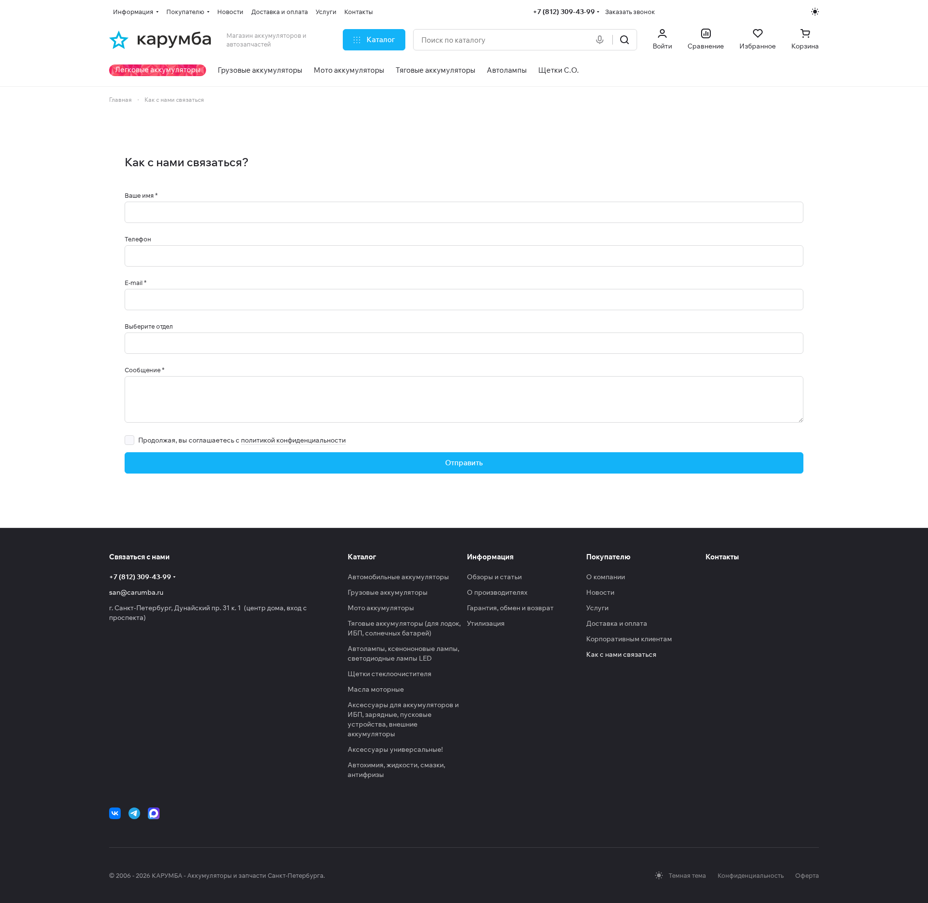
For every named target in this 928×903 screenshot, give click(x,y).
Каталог (362, 556)
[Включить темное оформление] (815, 12)
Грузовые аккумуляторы (388, 592)
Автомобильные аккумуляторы (398, 576)
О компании (605, 576)
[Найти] (624, 40)
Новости (600, 592)
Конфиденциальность (751, 875)
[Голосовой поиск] (601, 40)
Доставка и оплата (616, 623)
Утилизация (486, 623)
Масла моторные (376, 689)
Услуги (597, 607)
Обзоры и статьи (494, 576)
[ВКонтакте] (115, 813)
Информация (490, 556)
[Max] (154, 813)
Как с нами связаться (621, 654)
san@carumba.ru (136, 592)
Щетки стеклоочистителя (390, 673)
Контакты (722, 556)
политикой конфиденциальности (293, 440)
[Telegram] (134, 813)
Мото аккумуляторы (381, 607)
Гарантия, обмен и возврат (510, 607)
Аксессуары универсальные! (395, 749)
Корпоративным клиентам (629, 638)
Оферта (807, 875)
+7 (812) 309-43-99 (564, 11)
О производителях (497, 592)
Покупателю (608, 556)
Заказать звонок (630, 12)
